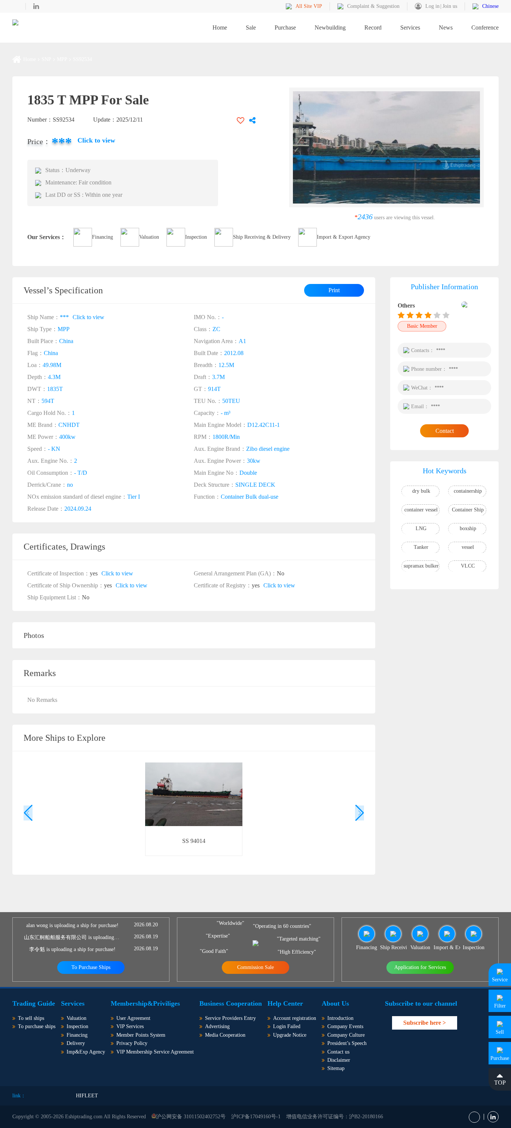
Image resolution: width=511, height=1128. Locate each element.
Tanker (421, 547)
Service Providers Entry (230, 1018)
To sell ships (31, 1018)
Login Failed (286, 1026)
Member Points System (140, 1035)
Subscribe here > (424, 1023)
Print (334, 290)
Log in (432, 6)
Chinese (490, 6)
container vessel (421, 510)
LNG (421, 528)
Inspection (196, 237)
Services (410, 27)
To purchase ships (36, 1026)
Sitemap (336, 1068)
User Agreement (133, 1018)
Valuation (149, 237)
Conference (485, 27)
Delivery (76, 1043)
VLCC (468, 566)
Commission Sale (255, 967)
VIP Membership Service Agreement (155, 1052)
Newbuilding (330, 27)
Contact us (338, 1052)
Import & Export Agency (343, 237)
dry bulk (421, 491)
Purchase (285, 27)
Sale (251, 27)
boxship (468, 528)
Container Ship (468, 510)
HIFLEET (87, 1095)
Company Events (345, 1026)
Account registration (294, 1018)
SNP (46, 59)
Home (219, 27)
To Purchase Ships (90, 967)
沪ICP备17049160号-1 (256, 1116)
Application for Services (420, 967)
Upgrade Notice (289, 1035)
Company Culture (346, 1035)
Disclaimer (338, 1060)
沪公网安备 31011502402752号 (191, 1116)
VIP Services (130, 1026)
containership (468, 491)
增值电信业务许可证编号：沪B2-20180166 (334, 1116)
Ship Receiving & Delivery (262, 237)
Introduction (340, 1018)
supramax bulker (421, 566)
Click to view (96, 140)
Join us (450, 6)
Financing (102, 237)
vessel (468, 547)
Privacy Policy (131, 1043)
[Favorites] (240, 120)
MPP (62, 59)
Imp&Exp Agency (86, 1052)
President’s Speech (347, 1043)
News (446, 27)
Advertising (217, 1026)
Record (373, 27)
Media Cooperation (225, 1035)
